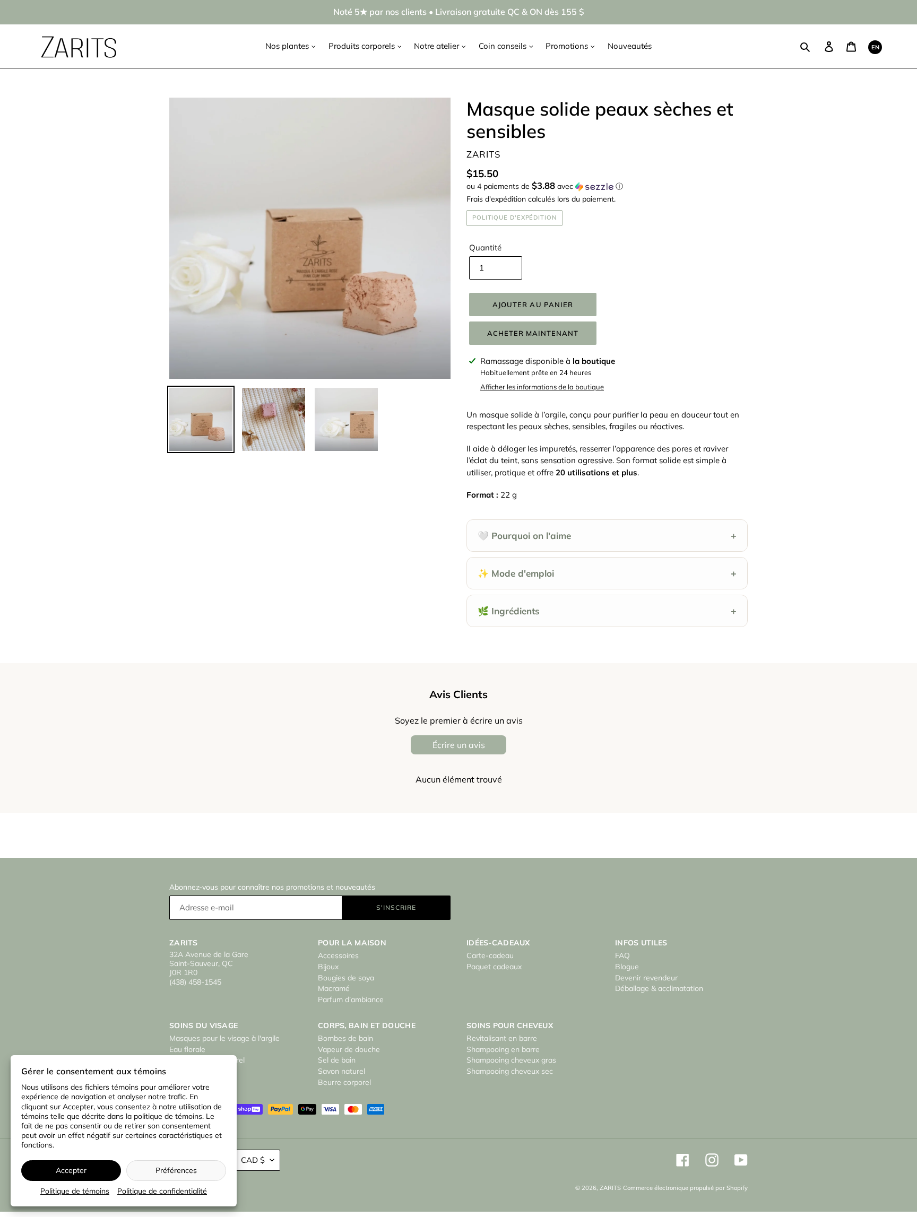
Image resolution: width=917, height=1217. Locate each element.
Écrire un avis (458, 745)
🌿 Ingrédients (607, 611)
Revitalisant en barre (501, 1038)
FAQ (622, 955)
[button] (544, 186)
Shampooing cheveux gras (511, 1060)
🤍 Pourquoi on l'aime (607, 535)
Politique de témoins (74, 1191)
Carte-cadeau (490, 955)
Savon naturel (341, 1071)
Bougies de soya (346, 978)
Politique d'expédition (514, 217)
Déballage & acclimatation (659, 988)
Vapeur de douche (349, 1049)
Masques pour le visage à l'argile (224, 1038)
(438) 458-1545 (195, 982)
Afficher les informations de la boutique (542, 387)
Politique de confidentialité (162, 1191)
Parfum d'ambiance (351, 999)
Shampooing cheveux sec (509, 1071)
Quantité (485, 247)
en (875, 47)
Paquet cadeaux (494, 966)
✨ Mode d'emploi (607, 573)
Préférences (176, 1170)
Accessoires (338, 955)
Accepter (71, 1170)
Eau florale (187, 1049)
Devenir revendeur (646, 978)
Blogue (627, 966)
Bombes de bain (345, 1038)
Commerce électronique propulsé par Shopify (685, 1188)
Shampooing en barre (503, 1049)
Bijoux (328, 966)
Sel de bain (337, 1060)
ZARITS (610, 1188)
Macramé (334, 988)
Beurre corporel (344, 1082)
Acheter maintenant (533, 333)
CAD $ (253, 1160)
